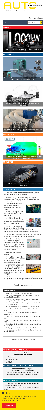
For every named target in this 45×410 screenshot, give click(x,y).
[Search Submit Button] (41, 22)
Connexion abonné (36, 18)
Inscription (16, 369)
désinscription (27, 369)
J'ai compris (9, 405)
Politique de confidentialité (10, 400)
